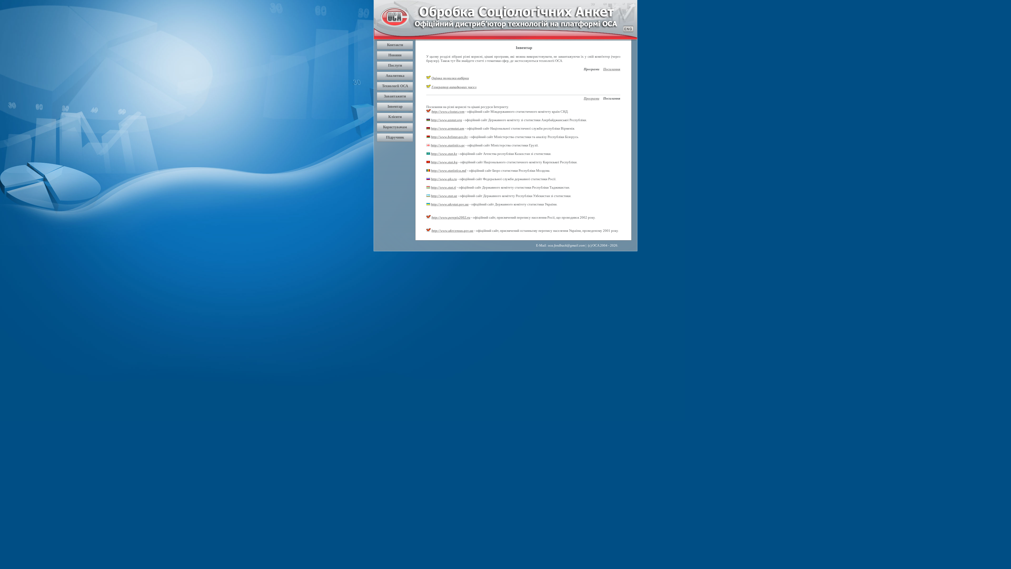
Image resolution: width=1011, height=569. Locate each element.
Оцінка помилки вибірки (450, 78)
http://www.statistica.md (448, 171)
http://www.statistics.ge (448, 145)
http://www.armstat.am (447, 128)
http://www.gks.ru (444, 179)
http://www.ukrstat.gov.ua (450, 204)
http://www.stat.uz (444, 196)
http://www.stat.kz (444, 154)
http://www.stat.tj (443, 187)
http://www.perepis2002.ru (451, 217)
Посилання (611, 69)
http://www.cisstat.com (448, 112)
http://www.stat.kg (444, 162)
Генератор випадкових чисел (454, 87)
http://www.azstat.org (446, 120)
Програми (591, 98)
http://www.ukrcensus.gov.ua (452, 231)
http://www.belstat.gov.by (449, 137)
